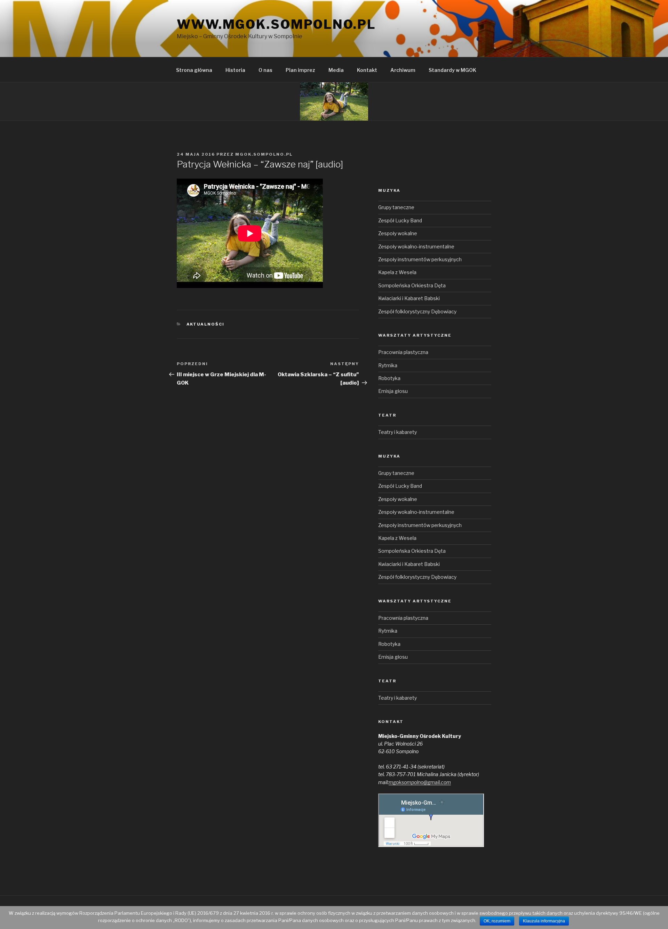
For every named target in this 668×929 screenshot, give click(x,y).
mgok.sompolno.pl (264, 154)
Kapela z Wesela (397, 272)
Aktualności (205, 324)
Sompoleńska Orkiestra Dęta (412, 285)
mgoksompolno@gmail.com (420, 782)
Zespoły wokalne (397, 233)
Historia (235, 70)
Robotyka (389, 378)
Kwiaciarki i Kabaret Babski (409, 298)
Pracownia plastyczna (403, 352)
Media (336, 70)
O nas (265, 70)
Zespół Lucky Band (400, 220)
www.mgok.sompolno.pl (276, 24)
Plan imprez (300, 70)
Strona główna (194, 70)
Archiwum (402, 70)
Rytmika (387, 365)
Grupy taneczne (396, 207)
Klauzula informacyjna (544, 921)
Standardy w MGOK (452, 70)
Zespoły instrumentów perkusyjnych (420, 259)
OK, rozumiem (497, 921)
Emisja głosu (393, 391)
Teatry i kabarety (397, 432)
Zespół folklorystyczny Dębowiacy (417, 311)
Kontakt (367, 70)
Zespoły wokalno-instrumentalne (416, 246)
